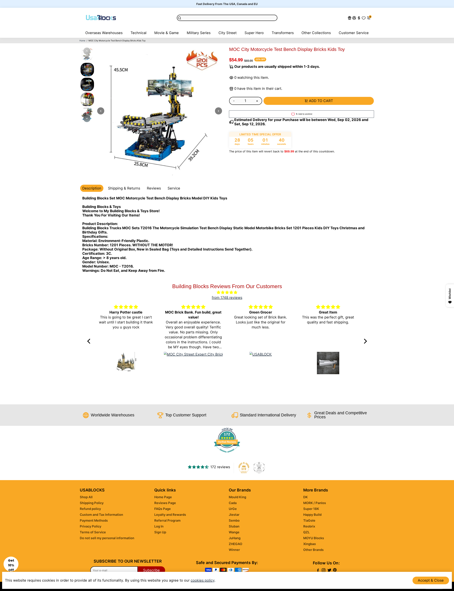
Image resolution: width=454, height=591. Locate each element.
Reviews (154, 188)
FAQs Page (162, 509)
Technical (138, 33)
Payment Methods (94, 520)
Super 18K (311, 509)
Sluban (234, 526)
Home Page (163, 497)
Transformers (283, 33)
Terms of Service (93, 532)
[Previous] (86, 51)
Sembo (234, 520)
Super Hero (254, 33)
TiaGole (309, 520)
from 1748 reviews (227, 297)
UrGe (233, 509)
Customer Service (354, 33)
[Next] (86, 118)
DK (305, 497)
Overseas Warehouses (104, 33)
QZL (306, 532)
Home (82, 40)
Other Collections (316, 33)
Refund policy (90, 509)
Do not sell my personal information (107, 538)
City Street (227, 33)
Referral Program (167, 520)
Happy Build (312, 514)
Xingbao (309, 544)
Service (174, 188)
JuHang (234, 538)
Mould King (237, 497)
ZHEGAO (235, 544)
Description (91, 188)
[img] (227, 292)
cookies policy (202, 580)
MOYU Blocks (313, 538)
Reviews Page (165, 503)
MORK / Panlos (314, 503)
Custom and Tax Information (101, 514)
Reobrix (309, 526)
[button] (11, 564)
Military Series (199, 33)
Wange (234, 532)
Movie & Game (166, 33)
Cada (233, 503)
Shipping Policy (92, 503)
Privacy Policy (90, 526)
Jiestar (234, 514)
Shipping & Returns (124, 188)
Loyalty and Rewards (170, 514)
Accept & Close (431, 580)
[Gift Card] (349, 17)
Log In (159, 526)
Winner (234, 550)
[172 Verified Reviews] (227, 454)
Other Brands (313, 550)
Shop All (86, 497)
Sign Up (160, 532)
